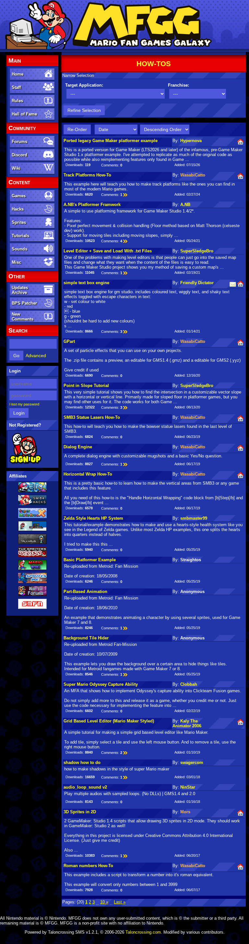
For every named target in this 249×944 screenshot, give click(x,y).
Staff (16, 87)
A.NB (185, 204)
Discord (19, 154)
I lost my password (24, 404)
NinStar (187, 787)
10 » (104, 902)
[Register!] (25, 463)
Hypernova (191, 140)
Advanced (36, 355)
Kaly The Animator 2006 (186, 723)
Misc (16, 262)
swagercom (191, 762)
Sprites (19, 222)
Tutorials (20, 235)
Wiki (16, 168)
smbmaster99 (193, 518)
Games (19, 195)
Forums (19, 141)
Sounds (19, 249)
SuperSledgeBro (196, 250)
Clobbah (188, 684)
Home (17, 74)
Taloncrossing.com (143, 932)
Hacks (18, 209)
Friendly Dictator (197, 282)
